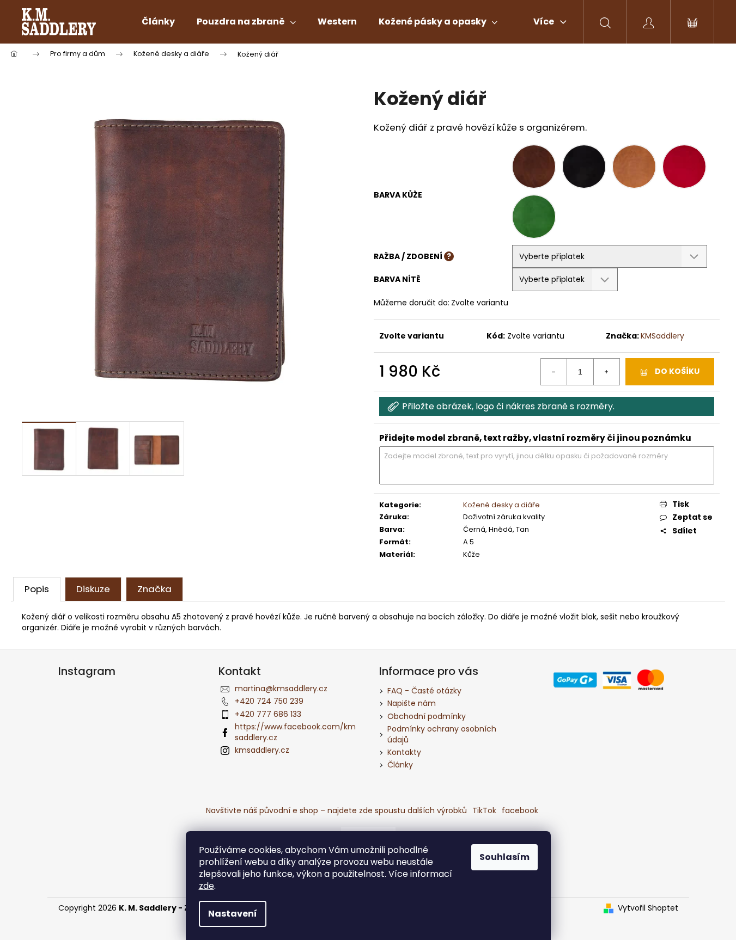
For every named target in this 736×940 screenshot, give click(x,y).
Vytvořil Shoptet (648, 908)
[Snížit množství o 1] (554, 372)
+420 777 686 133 (268, 714)
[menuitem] (158, 22)
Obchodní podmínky (426, 716)
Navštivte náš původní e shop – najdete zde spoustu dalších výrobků (336, 810)
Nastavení (232, 913)
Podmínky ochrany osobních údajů (441, 734)
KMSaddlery (662, 335)
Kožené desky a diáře (501, 505)
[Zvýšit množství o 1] (606, 372)
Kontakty (404, 752)
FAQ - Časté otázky (424, 690)
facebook (520, 810)
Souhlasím (504, 857)
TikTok (484, 810)
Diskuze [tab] (93, 588)
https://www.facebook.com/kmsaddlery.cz (295, 731)
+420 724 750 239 (269, 701)
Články (400, 764)
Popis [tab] (37, 588)
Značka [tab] (154, 588)
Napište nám (411, 703)
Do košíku (677, 371)
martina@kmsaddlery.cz (281, 688)
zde (206, 886)
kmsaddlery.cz (262, 750)
